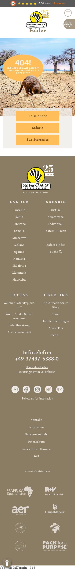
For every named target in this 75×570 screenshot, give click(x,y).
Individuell (56, 224)
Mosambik (19, 272)
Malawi (19, 245)
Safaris (37, 128)
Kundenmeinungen (56, 321)
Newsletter (55, 328)
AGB (36, 456)
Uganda (19, 252)
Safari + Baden (56, 231)
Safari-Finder (56, 245)
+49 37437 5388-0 (37, 359)
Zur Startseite (37, 140)
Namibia (19, 259)
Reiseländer (37, 116)
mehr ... (56, 335)
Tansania (19, 210)
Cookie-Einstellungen (36, 449)
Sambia (19, 231)
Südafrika (19, 265)
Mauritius (19, 279)
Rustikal (56, 210)
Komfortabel (56, 217)
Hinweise (59, 3)
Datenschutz (36, 442)
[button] (15, 389)
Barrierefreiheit (36, 434)
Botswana (19, 224)
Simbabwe (19, 238)
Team (55, 314)
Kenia (19, 217)
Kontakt (36, 420)
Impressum (36, 427)
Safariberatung (19, 325)
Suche (54, 252)
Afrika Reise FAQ (19, 332)
